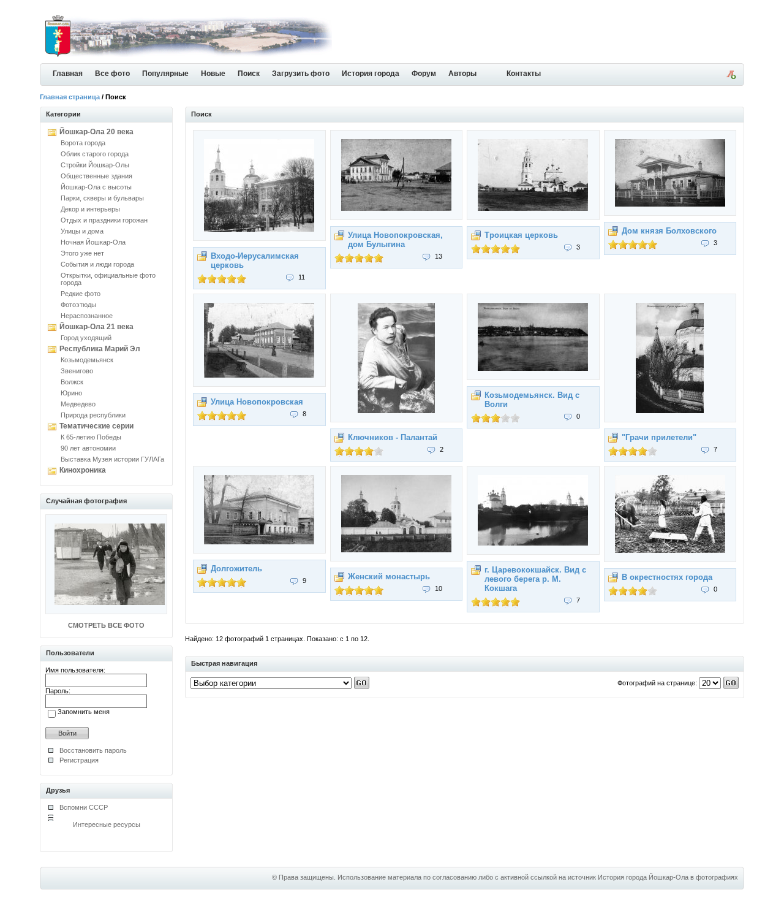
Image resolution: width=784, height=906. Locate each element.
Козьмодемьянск (87, 360)
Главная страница (70, 97)
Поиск (249, 73)
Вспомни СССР (83, 807)
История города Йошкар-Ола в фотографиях (668, 877)
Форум (424, 73)
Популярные (165, 73)
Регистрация (79, 760)
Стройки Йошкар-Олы (95, 165)
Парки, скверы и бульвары (102, 198)
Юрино (71, 393)
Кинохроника (82, 470)
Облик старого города (95, 154)
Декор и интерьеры (90, 209)
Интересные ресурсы (106, 824)
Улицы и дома (82, 231)
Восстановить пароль (93, 750)
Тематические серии (96, 426)
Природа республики (93, 415)
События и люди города (97, 264)
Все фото (112, 73)
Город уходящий (86, 337)
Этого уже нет (82, 253)
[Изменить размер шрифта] (731, 76)
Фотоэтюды (78, 304)
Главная (68, 73)
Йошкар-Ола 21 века (96, 326)
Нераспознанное (87, 315)
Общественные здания (96, 176)
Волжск (72, 382)
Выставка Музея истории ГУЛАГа (112, 459)
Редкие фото (80, 293)
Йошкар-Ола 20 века (96, 132)
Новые (213, 73)
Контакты (524, 73)
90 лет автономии (88, 448)
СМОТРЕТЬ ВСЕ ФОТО (106, 625)
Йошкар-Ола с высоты (96, 187)
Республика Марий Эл (99, 349)
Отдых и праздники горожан (104, 220)
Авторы (462, 73)
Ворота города (83, 143)
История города (370, 73)
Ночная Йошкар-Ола (93, 242)
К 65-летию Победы (91, 437)
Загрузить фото (301, 73)
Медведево (78, 404)
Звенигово (77, 371)
